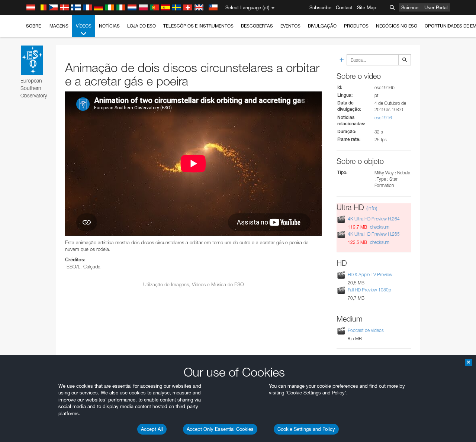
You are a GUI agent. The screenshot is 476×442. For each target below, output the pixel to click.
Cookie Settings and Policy (306, 429)
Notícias (109, 26)
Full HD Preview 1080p (369, 290)
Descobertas (257, 26)
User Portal (436, 7)
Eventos (290, 26)
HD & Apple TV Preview (370, 274)
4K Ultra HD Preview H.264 (374, 219)
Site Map (366, 7)
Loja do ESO (141, 26)
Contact (344, 7)
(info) (371, 208)
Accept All (152, 429)
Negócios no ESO (396, 26)
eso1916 (383, 117)
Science (409, 7)
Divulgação (322, 26)
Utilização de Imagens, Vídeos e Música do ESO (193, 284)
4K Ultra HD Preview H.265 (374, 234)
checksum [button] (379, 227)
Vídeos (83, 26)
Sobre (33, 26)
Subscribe (320, 7)
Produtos (356, 26)
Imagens (58, 26)
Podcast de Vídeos (366, 330)
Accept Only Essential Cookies (220, 429)
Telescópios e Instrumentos (198, 26)
